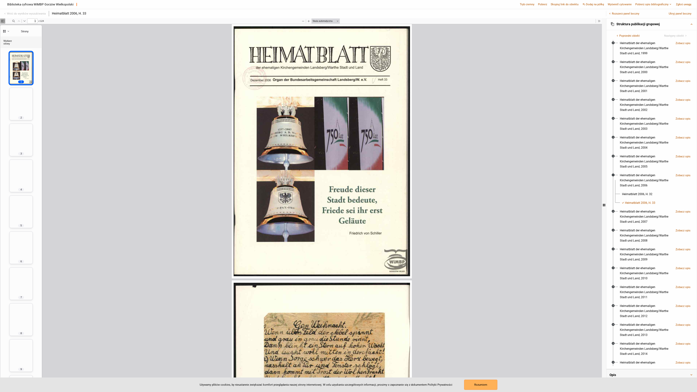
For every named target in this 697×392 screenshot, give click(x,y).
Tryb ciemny (527, 4)
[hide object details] (604, 205)
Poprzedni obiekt (629, 35)
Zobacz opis (683, 43)
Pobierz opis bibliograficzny (652, 4)
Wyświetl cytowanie (620, 4)
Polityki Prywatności (440, 384)
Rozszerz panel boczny (625, 13)
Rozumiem (480, 384)
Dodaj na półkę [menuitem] (595, 4)
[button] (651, 24)
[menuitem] (646, 48)
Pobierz (542, 4)
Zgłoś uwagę (683, 4)
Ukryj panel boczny (680, 13)
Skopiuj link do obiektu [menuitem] (564, 4)
